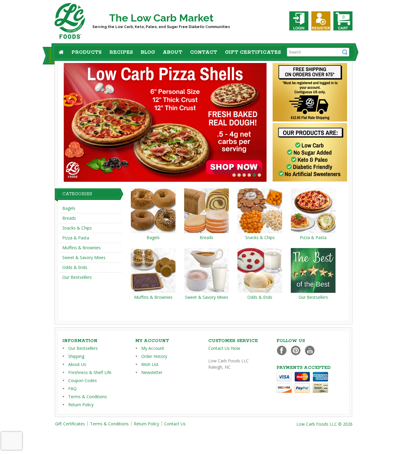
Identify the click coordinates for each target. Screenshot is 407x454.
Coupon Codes (82, 380)
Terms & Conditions (87, 396)
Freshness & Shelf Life (89, 372)
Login (298, 20)
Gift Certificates (253, 52)
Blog (148, 52)
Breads (69, 218)
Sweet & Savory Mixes (83, 257)
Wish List (150, 364)
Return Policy (81, 404)
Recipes (121, 52)
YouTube (311, 350)
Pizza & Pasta (75, 238)
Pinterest (297, 350)
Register (320, 20)
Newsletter (151, 372)
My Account (152, 348)
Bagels (68, 208)
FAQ (72, 388)
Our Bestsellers (77, 277)
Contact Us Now (224, 348)
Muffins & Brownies (81, 247)
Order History (154, 356)
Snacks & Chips (77, 228)
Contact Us (175, 424)
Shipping (76, 356)
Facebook (283, 350)
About (172, 52)
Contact (203, 52)
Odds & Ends (74, 267)
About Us (77, 364)
